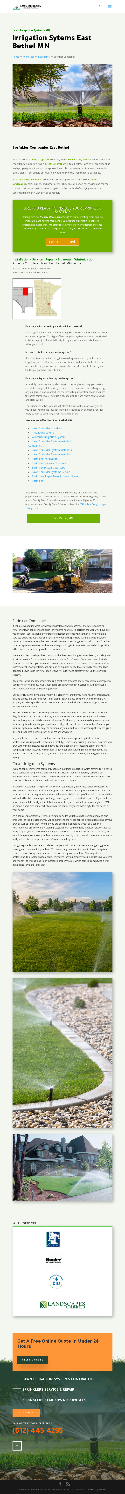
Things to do (32, 508)
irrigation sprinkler (27, 179)
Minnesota (28, 56)
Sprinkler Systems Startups (48, 467)
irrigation (51, 625)
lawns (94, 179)
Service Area (38, 1489)
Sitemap (24, 1489)
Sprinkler (37, 481)
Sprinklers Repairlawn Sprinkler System (56, 476)
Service (37, 259)
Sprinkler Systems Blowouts (49, 463)
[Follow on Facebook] (17, 1446)
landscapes (19, 183)
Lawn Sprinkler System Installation (53, 454)
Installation (21, 259)
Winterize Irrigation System (48, 437)
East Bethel (44, 56)
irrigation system (55, 163)
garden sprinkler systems (53, 659)
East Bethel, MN (63, 518)
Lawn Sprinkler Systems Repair (51, 472)
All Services (26, 1413)
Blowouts (65, 259)
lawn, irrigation (40, 159)
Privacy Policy (98, 1489)
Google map (98, 504)
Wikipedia (85, 504)
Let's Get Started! (62, 241)
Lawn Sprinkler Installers (47, 428)
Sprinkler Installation (45, 459)
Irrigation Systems (43, 432)
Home (16, 56)
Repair (50, 259)
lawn (43, 625)
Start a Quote (32, 1360)
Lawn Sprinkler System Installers (52, 450)
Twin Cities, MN (77, 159)
